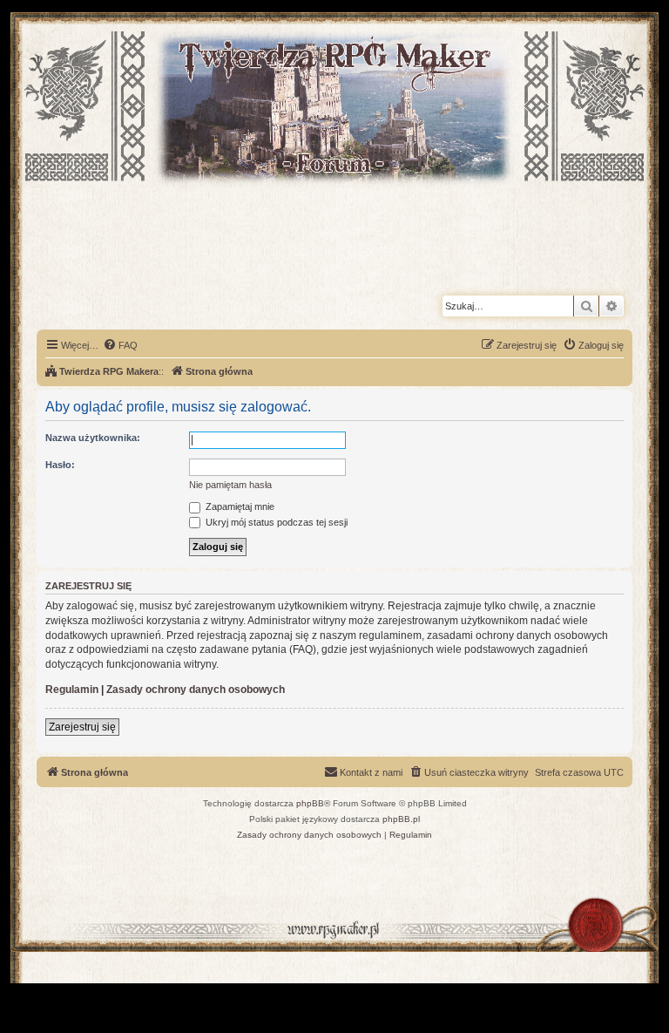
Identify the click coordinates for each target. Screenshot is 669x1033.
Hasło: (60, 464)
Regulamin (71, 689)
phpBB (310, 803)
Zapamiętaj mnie (238, 506)
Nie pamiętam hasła (230, 484)
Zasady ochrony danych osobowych (195, 689)
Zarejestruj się (82, 727)
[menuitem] (120, 345)
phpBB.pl (401, 819)
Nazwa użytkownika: (92, 437)
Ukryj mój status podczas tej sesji (275, 522)
